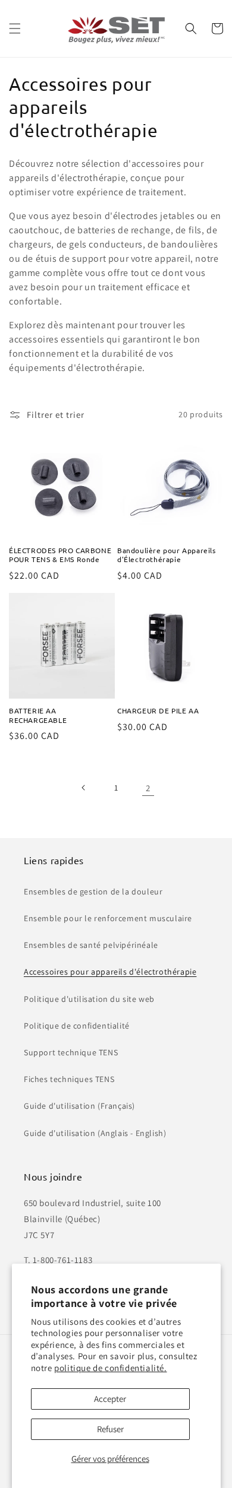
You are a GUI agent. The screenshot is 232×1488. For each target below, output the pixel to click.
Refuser (110, 1429)
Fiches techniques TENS (69, 1079)
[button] (15, 28)
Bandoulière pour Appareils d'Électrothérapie (166, 555)
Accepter (110, 1398)
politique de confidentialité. (110, 1367)
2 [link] (148, 788)
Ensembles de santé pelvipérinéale (91, 945)
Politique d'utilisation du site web (89, 999)
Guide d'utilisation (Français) (79, 1105)
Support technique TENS (71, 1052)
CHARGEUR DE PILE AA (158, 710)
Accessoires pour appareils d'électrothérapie (110, 971)
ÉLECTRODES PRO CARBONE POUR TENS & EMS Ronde (60, 555)
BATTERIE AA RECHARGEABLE (38, 715)
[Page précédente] (84, 788)
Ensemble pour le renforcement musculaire (108, 918)
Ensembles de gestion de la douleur (93, 891)
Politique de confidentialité (77, 1025)
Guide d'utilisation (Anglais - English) (95, 1133)
